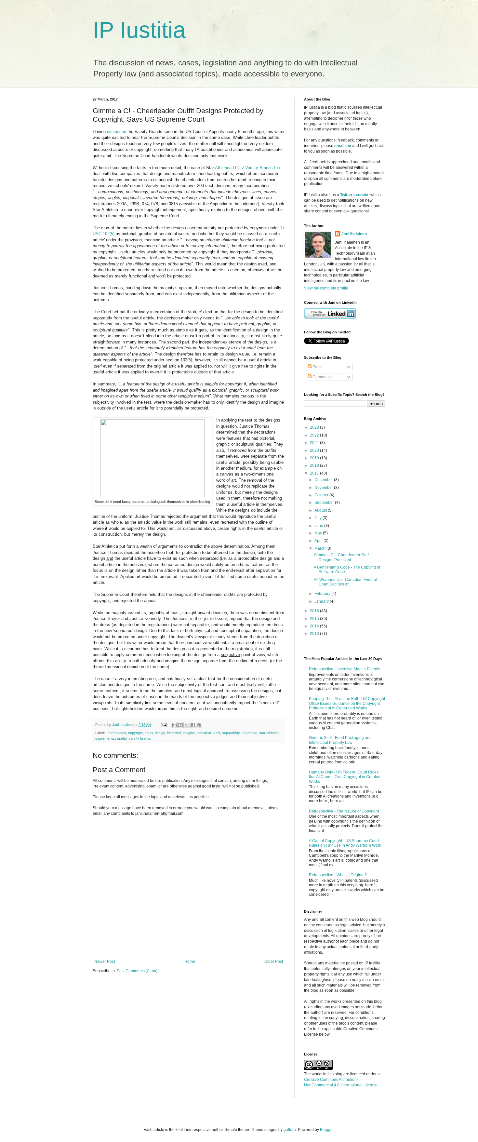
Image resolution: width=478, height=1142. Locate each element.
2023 (315, 427)
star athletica (269, 733)
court (149, 733)
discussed (116, 131)
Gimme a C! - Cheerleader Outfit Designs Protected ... (342, 557)
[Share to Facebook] (193, 725)
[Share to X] (186, 725)
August (321, 510)
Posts (317, 367)
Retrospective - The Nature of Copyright (344, 811)
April (319, 540)
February (322, 593)
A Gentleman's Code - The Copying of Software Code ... (347, 569)
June (319, 525)
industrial (204, 733)
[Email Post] (163, 725)
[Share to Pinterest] (199, 725)
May (318, 533)
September (324, 502)
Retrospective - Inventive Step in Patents (344, 669)
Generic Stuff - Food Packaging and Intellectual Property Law (340, 740)
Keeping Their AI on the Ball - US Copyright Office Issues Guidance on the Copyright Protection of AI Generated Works (347, 703)
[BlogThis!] (180, 725)
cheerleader (117, 733)
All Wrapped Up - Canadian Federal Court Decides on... (345, 581)
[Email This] (174, 725)
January (322, 601)
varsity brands (139, 738)
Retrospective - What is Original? (338, 875)
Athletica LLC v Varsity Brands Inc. (248, 167)
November (324, 487)
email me (342, 145)
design (160, 733)
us (113, 738)
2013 (315, 633)
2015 (315, 618)
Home (189, 961)
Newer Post (104, 961)
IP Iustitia (139, 30)
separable (249, 733)
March (320, 548)
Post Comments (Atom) (137, 971)
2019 (315, 458)
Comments (322, 377)
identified (174, 733)
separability (231, 733)
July (318, 518)
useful (121, 738)
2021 (315, 442)
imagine (189, 733)
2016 (315, 611)
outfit (216, 733)
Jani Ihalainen (354, 234)
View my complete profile (326, 288)
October (321, 495)
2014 (315, 626)
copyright (135, 733)
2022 (315, 435)
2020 (315, 450)
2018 (315, 465)
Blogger (327, 1129)
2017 (315, 473)
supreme (102, 738)
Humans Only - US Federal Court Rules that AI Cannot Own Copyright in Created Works (344, 777)
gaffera (290, 1129)
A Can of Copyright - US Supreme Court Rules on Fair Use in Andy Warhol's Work (345, 843)
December (324, 479)
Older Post (273, 961)
